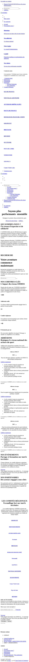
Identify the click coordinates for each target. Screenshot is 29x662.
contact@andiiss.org (9, 638)
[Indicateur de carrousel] (1, 623)
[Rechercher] (16, 278)
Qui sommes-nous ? (9, 650)
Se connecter (7, 21)
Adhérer (6, 10)
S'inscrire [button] (18, 609)
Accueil (6, 649)
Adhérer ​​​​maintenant (6, 362)
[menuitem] (6, 24)
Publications (7, 652)
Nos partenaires (18, 655)
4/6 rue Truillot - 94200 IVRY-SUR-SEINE (15, 641)
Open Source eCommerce (21, 660)
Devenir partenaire (8, 655)
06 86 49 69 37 (8, 640)
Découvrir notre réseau (11, 220)
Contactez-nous (8, 78)
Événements (7, 653)
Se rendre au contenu (6, 1)
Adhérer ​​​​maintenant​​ (6, 432)
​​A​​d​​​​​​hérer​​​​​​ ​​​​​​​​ (21, 220)
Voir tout (3, 469)
